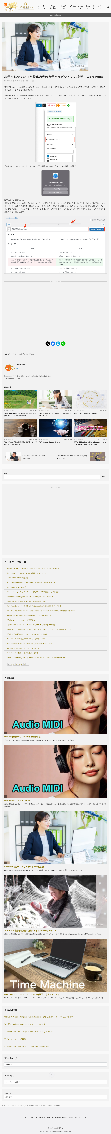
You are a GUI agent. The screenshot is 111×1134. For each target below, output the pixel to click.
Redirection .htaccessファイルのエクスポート (23, 648)
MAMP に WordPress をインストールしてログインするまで (28, 634)
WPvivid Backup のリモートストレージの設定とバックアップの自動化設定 (20, 414)
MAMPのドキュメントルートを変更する (21, 620)
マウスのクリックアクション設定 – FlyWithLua (34, 456)
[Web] (17, 368)
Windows (73, 7)
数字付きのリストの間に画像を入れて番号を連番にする (26, 601)
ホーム (38, 7)
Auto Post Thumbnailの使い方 (85, 413)
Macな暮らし (58, 1128)
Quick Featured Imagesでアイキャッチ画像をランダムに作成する (30, 596)
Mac (44, 7)
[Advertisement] (55, 309)
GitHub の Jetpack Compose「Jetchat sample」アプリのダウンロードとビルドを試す (38, 1017)
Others (88, 7)
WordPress (64, 7)
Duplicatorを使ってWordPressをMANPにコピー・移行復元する (29, 615)
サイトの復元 (30, 81)
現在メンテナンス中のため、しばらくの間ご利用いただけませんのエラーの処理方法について (39, 629)
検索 (5, 473)
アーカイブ (8, 1093)
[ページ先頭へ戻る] (51, 1074)
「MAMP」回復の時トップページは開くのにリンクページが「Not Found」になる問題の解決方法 (41, 611)
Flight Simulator (53, 7)
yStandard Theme (45, 1131)
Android (80, 7)
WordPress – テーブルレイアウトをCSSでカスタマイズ (55, 414)
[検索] (108, 7)
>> (28, 664)
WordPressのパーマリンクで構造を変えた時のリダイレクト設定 (29, 643)
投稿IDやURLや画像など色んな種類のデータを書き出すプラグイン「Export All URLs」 (37, 657)
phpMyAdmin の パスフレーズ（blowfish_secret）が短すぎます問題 (31, 625)
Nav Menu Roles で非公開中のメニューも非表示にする (26, 639)
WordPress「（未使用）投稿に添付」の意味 (22, 653)
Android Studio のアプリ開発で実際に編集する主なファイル (28, 1031)
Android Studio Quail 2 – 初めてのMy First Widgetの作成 (27, 1046)
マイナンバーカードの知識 (15, 1039)
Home (4, 1106)
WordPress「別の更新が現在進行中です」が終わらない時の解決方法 (20, 443)
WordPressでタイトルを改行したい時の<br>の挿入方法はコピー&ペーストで (34, 606)
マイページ (101, 7)
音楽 (93, 7)
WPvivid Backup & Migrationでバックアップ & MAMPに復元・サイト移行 (90, 443)
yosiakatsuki (54, 1131)
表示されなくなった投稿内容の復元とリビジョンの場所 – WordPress (39, 1106)
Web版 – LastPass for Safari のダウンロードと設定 (24, 1024)
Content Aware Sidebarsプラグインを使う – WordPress (73, 456)
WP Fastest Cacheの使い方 (49, 442)
